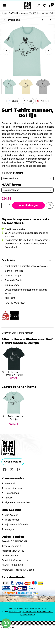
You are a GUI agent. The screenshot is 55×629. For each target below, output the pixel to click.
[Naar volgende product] (50, 20)
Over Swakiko (13, 461)
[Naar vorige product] (42, 20)
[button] (4, 5)
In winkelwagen (28, 205)
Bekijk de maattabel (15, 229)
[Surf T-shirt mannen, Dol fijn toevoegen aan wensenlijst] (50, 205)
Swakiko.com (15, 611)
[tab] (27, 260)
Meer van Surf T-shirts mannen (17, 333)
